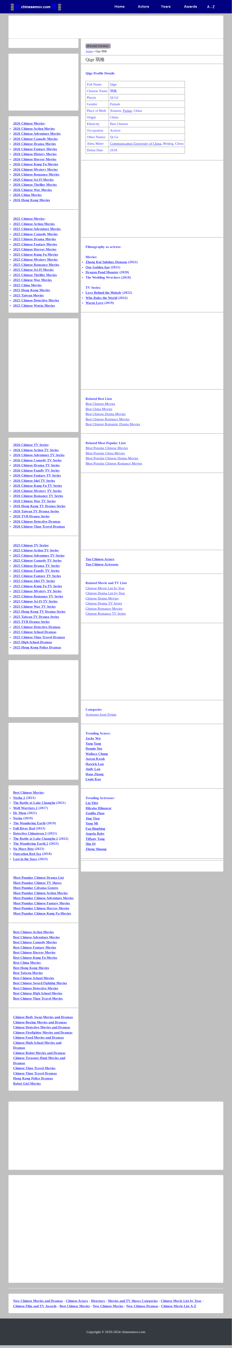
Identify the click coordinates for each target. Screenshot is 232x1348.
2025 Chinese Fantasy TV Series (37, 576)
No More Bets (23, 849)
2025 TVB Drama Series (31, 622)
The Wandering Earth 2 (30, 843)
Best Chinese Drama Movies (106, 414)
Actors (89, 51)
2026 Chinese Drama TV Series (36, 465)
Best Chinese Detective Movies (35, 988)
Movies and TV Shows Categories (133, 1301)
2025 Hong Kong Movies (31, 290)
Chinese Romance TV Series (106, 613)
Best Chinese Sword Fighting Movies (40, 983)
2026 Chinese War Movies (32, 190)
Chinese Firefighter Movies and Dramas (42, 1032)
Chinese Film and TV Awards (35, 1306)
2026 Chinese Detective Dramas (36, 521)
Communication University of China (135, 143)
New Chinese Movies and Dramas (38, 1301)
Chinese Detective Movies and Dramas (41, 1027)
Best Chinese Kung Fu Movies (35, 957)
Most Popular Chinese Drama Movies (112, 458)
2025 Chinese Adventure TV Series (39, 555)
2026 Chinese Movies (28, 123)
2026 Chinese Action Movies (34, 128)
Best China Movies (99, 409)
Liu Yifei (92, 803)
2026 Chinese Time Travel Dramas (39, 526)
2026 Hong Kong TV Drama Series (39, 506)
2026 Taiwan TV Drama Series (36, 511)
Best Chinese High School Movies (37, 993)
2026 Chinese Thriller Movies (35, 184)
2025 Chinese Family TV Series (36, 570)
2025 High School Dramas (32, 642)
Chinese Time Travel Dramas (35, 1073)
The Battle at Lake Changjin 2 (35, 838)
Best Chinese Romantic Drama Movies (113, 424)
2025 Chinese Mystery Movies (35, 259)
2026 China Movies (27, 195)
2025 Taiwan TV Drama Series (36, 617)
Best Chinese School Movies (33, 978)
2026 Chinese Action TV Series (36, 450)
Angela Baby (95, 833)
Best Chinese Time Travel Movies (38, 998)
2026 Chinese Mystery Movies (35, 169)
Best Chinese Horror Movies (34, 952)
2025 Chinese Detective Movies (36, 300)
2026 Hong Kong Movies (31, 200)
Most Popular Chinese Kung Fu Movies (42, 913)
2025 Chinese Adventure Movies (37, 229)
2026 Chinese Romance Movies (36, 174)
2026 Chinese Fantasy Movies (35, 149)
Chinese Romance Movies (104, 608)
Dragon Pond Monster (102, 272)
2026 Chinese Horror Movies (34, 159)
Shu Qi (91, 844)
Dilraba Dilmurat (98, 808)
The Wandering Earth (29, 823)
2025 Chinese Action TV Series (36, 550)
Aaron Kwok (95, 759)
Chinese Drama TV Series (104, 603)
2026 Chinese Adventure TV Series (39, 455)
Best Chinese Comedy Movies (35, 942)
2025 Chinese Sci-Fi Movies (33, 270)
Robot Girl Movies (27, 1083)
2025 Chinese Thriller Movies (35, 275)
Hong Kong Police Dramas (33, 1078)
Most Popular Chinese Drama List (38, 877)
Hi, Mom (19, 813)
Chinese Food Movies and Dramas (38, 1037)
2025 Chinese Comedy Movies (35, 234)
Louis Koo (93, 779)
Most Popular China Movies (105, 453)
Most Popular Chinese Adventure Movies (43, 898)
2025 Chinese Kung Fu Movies (35, 254)
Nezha (17, 818)
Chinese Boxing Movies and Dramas (40, 1022)
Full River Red (24, 828)
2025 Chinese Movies (28, 218)
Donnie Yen (94, 748)
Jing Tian (93, 818)
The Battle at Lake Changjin (34, 803)
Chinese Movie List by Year (105, 588)
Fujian (127, 111)
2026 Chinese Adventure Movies (37, 133)
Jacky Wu (93, 738)
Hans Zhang (95, 774)
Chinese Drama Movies (102, 598)
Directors (98, 1301)
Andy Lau (93, 769)
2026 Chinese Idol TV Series (34, 480)
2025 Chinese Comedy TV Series (37, 560)
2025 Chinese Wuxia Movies (34, 305)
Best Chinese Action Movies (33, 932)
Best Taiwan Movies (28, 973)
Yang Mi (92, 823)
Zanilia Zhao (95, 813)
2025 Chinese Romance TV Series (38, 596)
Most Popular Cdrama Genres (35, 888)
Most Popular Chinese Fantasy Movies (41, 903)
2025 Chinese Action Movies (34, 224)
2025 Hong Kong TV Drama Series (39, 611)
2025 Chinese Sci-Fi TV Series (35, 601)
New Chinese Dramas (142, 1306)
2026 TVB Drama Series (31, 516)
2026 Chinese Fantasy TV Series (37, 475)
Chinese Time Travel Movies (34, 1068)
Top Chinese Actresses (102, 564)
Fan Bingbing (95, 828)
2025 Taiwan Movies (28, 295)
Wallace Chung (97, 754)
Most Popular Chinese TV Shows (37, 883)
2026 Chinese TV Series (30, 445)
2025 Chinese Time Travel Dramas (39, 637)
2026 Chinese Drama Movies (34, 144)
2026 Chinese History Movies (35, 154)
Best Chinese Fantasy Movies (34, 947)
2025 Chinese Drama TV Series (36, 566)
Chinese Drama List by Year (105, 593)
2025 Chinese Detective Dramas (36, 627)
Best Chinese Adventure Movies (36, 937)
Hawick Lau (95, 764)
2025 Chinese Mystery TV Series (37, 591)
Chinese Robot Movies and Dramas (39, 1053)
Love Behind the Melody (104, 292)
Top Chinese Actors (100, 559)
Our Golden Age (98, 267)
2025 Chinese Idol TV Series (34, 581)
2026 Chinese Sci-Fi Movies (33, 179)
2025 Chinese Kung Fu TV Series (37, 586)
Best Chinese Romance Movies (107, 419)
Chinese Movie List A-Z (178, 1306)
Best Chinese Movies (100, 404)
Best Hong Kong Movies (31, 968)
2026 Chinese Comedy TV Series (37, 460)
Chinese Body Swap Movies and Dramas (43, 1017)
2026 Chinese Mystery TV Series (37, 491)
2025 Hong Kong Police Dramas (37, 647)
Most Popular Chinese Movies (107, 448)
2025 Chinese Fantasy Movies (35, 244)
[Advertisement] (116, 27)
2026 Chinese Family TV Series (36, 470)
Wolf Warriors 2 (25, 808)
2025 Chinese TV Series (30, 545)
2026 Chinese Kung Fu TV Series (37, 485)
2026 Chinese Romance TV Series (38, 496)
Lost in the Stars (25, 859)
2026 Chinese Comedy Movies (35, 139)
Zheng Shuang (96, 849)
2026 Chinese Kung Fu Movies (35, 164)
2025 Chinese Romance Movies (36, 265)
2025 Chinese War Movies (32, 280)
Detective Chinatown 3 (30, 833)
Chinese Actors (77, 1301)
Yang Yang (93, 743)
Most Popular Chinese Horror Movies (41, 908)
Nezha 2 (19, 798)
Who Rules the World (101, 298)
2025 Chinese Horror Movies (34, 249)
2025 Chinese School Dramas (34, 632)
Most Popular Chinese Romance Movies (114, 463)
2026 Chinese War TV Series (34, 501)
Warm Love (94, 303)
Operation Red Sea (27, 854)
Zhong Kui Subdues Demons (106, 262)
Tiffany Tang (95, 839)
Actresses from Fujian (101, 714)
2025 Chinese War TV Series (34, 606)
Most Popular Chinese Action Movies (40, 893)
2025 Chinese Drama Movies (34, 239)
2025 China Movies (27, 285)
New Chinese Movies (108, 1306)
